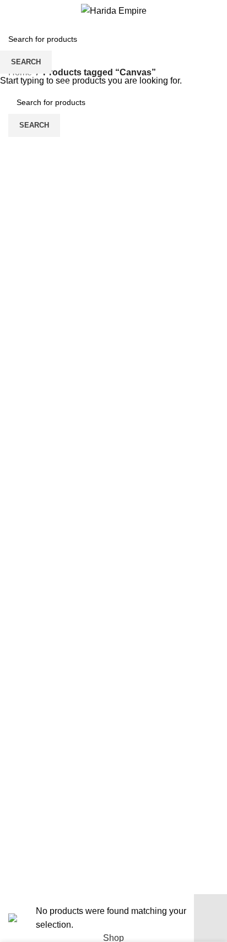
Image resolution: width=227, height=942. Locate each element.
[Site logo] (114, 10)
